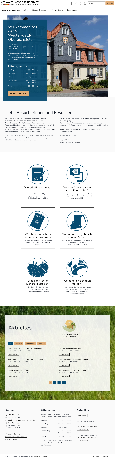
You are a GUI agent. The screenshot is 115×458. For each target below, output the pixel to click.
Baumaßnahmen (30, 343)
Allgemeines (18, 343)
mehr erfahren (83, 429)
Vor (64, 383)
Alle (10, 343)
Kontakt (110, 3)
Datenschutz (97, 456)
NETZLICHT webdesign (41, 456)
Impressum (105, 456)
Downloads (72, 10)
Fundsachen (42, 343)
